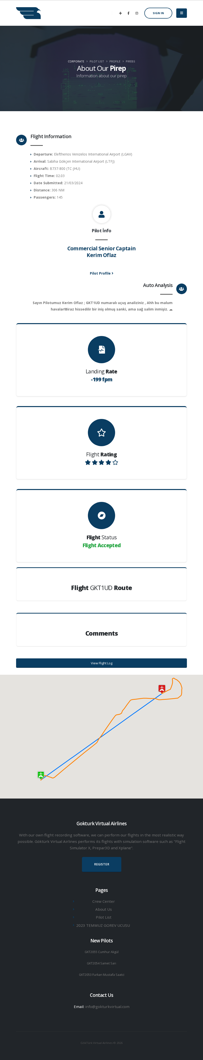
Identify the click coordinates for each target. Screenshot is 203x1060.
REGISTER (101, 864)
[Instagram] (136, 13)
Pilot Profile (101, 273)
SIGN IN (158, 13)
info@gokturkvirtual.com (107, 1006)
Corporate (76, 61)
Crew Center (103, 901)
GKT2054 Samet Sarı (101, 963)
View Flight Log (101, 663)
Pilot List (103, 917)
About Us (103, 909)
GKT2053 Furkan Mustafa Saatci (101, 975)
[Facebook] (128, 13)
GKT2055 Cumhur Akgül (102, 952)
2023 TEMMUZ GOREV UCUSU (103, 925)
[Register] (120, 13)
